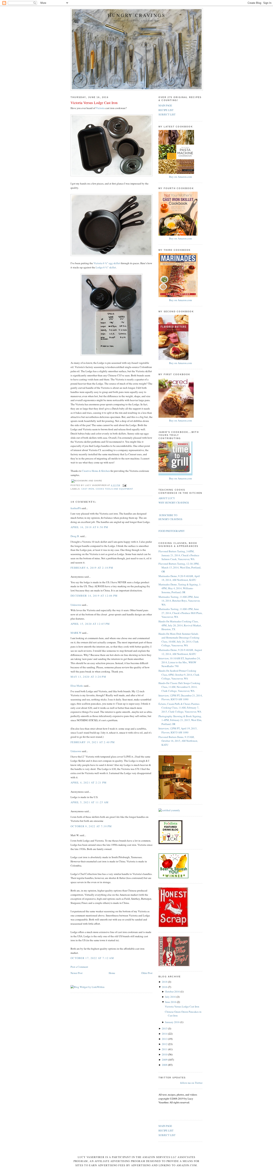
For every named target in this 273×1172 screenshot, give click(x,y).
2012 (165, 1044)
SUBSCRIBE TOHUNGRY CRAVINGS (170, 517)
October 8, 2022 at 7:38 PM (91, 826)
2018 (165, 982)
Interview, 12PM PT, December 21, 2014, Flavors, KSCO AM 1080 (180, 697)
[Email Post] (124, 485)
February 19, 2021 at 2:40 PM (93, 742)
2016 (165, 987)
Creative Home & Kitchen (96, 471)
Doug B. (75, 536)
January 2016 (172, 1022)
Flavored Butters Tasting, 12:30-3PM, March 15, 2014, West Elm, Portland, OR (179, 567)
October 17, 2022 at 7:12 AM (92, 958)
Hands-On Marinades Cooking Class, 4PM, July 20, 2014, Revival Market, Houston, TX (179, 625)
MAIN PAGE (165, 105)
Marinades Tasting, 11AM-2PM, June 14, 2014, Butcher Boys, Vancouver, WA (179, 600)
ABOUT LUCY (166, 498)
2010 (165, 1054)
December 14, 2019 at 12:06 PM (94, 595)
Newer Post (77, 973)
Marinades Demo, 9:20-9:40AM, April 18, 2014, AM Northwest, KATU (179, 578)
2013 (165, 1039)
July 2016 (170, 996)
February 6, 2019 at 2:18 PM (92, 567)
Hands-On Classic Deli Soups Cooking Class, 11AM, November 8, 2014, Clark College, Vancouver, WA (179, 687)
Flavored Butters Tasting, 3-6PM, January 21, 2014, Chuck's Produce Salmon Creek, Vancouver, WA (178, 555)
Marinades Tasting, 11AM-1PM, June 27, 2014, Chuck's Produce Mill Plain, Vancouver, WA (180, 613)
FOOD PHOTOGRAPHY (171, 531)
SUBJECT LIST (166, 114)
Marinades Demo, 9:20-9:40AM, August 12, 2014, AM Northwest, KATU (180, 652)
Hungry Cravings (136, 15)
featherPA (76, 508)
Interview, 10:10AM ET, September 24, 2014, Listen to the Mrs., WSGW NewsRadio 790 (179, 662)
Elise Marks (77, 685)
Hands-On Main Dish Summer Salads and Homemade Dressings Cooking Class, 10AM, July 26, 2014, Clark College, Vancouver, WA (178, 639)
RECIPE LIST (165, 110)
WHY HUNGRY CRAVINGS (173, 502)
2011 (165, 1049)
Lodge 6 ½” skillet (106, 267)
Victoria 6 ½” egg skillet (107, 263)
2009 (165, 1059)
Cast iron (87, 489)
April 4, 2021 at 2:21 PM (89, 782)
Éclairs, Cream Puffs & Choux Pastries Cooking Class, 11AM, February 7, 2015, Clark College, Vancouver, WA (179, 707)
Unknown (76, 605)
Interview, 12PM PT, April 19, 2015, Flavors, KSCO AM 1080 (177, 730)
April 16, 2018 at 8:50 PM (89, 527)
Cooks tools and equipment (114, 489)
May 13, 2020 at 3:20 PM (88, 676)
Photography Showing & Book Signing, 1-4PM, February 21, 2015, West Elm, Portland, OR (180, 720)
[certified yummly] (169, 810)
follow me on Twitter (191, 1083)
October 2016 (172, 991)
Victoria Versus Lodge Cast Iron (94, 102)
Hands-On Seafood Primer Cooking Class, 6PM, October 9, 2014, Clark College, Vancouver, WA (178, 674)
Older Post (146, 973)
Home (112, 973)
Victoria (100, 108)
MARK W (76, 633)
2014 (165, 1033)
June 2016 (171, 1002)
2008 (165, 1065)
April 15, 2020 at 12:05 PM (90, 624)
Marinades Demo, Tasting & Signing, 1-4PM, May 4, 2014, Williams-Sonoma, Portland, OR (179, 588)
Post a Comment (79, 967)
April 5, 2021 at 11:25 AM (90, 802)
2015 (165, 1028)
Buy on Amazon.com (180, 176)
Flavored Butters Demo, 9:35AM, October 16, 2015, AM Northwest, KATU (178, 741)
